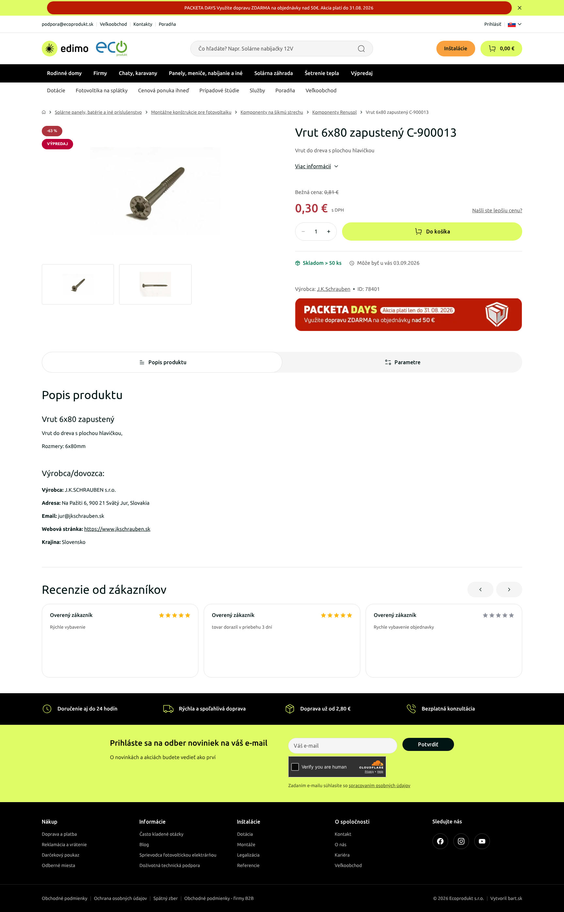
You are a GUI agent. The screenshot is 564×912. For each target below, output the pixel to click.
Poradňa (167, 24)
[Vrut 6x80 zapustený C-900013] (155, 191)
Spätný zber (165, 898)
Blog (144, 844)
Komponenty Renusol (334, 112)
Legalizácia (248, 855)
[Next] (509, 589)
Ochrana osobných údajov (120, 898)
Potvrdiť (428, 744)
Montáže (246, 844)
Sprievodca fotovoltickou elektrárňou (177, 855)
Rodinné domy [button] (64, 73)
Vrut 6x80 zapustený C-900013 (397, 112)
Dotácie (56, 91)
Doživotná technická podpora (169, 865)
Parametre (407, 362)
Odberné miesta (58, 865)
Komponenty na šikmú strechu (272, 112)
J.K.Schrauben (334, 289)
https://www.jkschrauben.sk (117, 529)
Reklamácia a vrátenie (64, 844)
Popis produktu (167, 362)
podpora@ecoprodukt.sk (67, 24)
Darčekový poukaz (60, 855)
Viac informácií (313, 166)
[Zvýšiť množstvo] (329, 231)
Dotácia (245, 834)
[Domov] (84, 48)
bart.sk (515, 898)
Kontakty (142, 24)
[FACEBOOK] (440, 841)
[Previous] (480, 589)
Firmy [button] (100, 73)
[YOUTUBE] (482, 841)
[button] (492, 48)
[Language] (515, 24)
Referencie (248, 865)
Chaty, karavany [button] (138, 73)
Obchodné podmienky (64, 898)
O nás (341, 844)
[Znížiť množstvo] (303, 231)
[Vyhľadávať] (361, 48)
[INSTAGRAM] (461, 841)
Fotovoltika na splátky (102, 91)
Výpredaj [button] (362, 73)
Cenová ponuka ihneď (163, 91)
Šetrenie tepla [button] (322, 73)
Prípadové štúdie (219, 91)
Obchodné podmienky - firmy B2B (219, 898)
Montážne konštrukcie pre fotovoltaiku (191, 112)
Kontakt (343, 834)
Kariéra (342, 855)
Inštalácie (455, 49)
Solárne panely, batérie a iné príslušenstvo (98, 112)
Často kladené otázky (161, 834)
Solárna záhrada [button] (273, 73)
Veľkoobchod (113, 24)
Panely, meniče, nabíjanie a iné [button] (206, 73)
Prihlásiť (492, 24)
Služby (257, 91)
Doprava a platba (59, 834)
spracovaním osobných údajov (380, 785)
